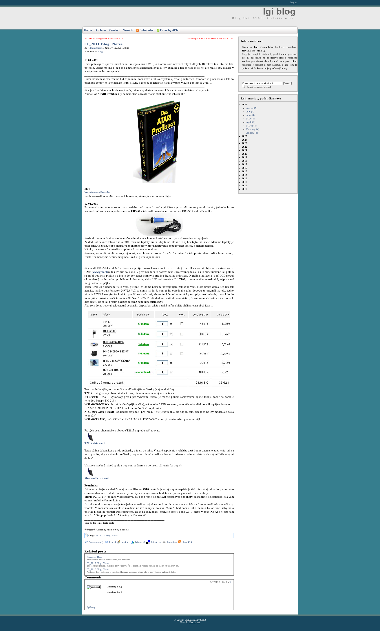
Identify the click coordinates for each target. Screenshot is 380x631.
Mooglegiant (194, 622)
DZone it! (140, 542)
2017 (244, 164)
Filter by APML (170, 30)
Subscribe (146, 30)
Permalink (172, 542)
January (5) (252, 132)
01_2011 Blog (103, 535)
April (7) (250, 122)
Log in (293, 2)
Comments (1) (96, 542)
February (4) (252, 129)
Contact (114, 30)
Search (128, 30)
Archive (100, 30)
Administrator (95, 47)
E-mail (112, 542)
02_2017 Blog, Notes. (98, 563)
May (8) (250, 118)
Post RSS (187, 542)
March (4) (251, 125)
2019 (244, 157)
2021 (244, 150)
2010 (244, 189)
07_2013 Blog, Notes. (98, 569)
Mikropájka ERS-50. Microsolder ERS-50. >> (209, 38)
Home (88, 30)
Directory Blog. (95, 557)
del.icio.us (156, 542)
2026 (250, 118)
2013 (244, 178)
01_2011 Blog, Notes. (104, 44)
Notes (114, 535)
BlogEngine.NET (192, 620)
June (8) (250, 115)
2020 (244, 153)
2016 (244, 168)
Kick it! (125, 542)
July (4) (250, 111)
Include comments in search (259, 87)
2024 (244, 139)
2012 (244, 182)
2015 (244, 171)
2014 (244, 175)
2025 (244, 136)
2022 (244, 146)
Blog (100, 51)
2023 (244, 143)
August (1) (251, 108)
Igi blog (279, 11)
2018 (244, 161)
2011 (244, 185)
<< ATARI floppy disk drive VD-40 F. (104, 38)
